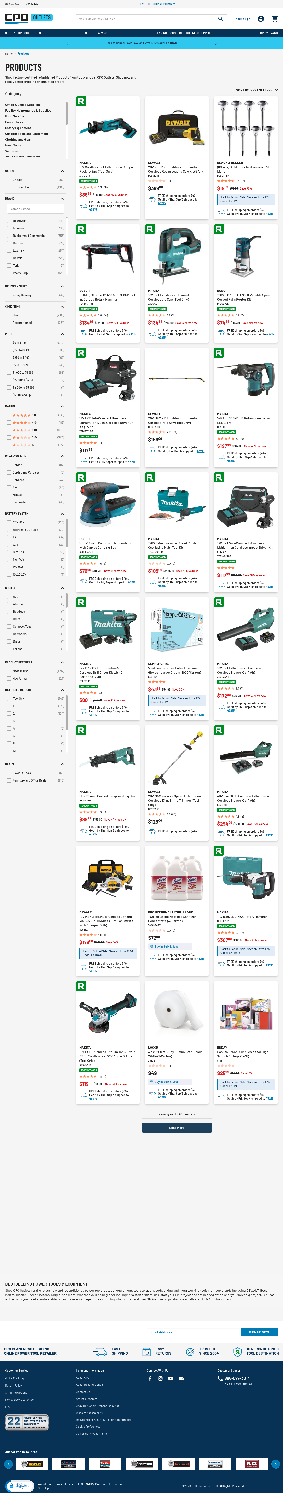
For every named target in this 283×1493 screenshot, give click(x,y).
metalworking (189, 1290)
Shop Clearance (97, 33)
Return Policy (13, 1385)
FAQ (7, 1406)
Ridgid (55, 1295)
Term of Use (43, 1484)
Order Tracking (14, 1378)
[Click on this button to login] (261, 19)
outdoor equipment (118, 1290)
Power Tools (14, 122)
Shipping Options (16, 1392)
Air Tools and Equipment (22, 157)
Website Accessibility (89, 1412)
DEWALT (252, 1290)
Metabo (44, 1295)
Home (9, 53)
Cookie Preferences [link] (88, 1426)
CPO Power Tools (12, 4)
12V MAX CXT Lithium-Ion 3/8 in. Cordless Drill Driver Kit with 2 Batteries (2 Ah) (102, 672)
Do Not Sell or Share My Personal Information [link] (104, 1419)
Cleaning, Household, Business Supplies (183, 33)
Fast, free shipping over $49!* (157, 4)
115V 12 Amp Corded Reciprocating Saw (107, 796)
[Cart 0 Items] (275, 18)
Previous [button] (67, 42)
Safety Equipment (18, 128)
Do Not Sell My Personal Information (99, 1484)
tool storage (142, 1290)
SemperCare (158, 664)
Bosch (84, 290)
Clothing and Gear (18, 139)
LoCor (153, 1047)
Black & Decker (230, 162)
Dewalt (154, 162)
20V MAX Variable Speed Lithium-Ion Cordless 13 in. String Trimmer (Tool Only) (174, 800)
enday (222, 1047)
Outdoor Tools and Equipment (26, 133)
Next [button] (216, 42)
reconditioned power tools (83, 1290)
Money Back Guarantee (19, 1399)
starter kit (141, 1295)
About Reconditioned (89, 1384)
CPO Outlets (32, 4)
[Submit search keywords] (220, 19)
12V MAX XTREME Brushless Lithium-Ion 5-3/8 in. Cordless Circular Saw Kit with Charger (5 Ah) (106, 920)
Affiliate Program (86, 1398)
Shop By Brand (267, 33)
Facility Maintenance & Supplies (28, 110)
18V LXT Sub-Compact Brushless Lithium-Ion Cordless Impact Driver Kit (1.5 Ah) (245, 547)
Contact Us (83, 1391)
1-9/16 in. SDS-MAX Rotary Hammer (242, 916)
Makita (85, 162)
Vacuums (12, 151)
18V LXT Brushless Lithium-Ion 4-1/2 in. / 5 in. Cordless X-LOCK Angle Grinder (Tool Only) (107, 1056)
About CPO (82, 1377)
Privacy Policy (64, 1484)
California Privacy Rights (91, 1433)
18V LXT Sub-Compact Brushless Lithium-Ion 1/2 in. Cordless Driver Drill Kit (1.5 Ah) (107, 422)
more (72, 1295)
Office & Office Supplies (22, 104)
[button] (35, 171)
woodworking (163, 1290)
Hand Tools (13, 145)
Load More (176, 1127)
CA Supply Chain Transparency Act (97, 1405)
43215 (93, 209)
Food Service (14, 116)
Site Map (43, 1488)
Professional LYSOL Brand (170, 912)
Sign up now (259, 1332)
